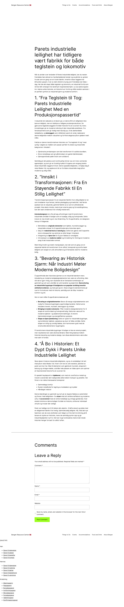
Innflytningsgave (9, 590)
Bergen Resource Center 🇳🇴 (21, 5)
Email (37, 495)
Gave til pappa (8, 553)
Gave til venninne (9, 575)
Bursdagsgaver (8, 588)
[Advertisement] (62, 28)
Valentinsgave (8, 598)
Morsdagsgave (8, 593)
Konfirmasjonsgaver (10, 600)
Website (37, 503)
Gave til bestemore (10, 573)
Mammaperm (8, 583)
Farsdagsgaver (8, 595)
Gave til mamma (9, 568)
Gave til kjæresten (9, 550)
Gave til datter (8, 570)
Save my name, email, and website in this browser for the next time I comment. (61, 513)
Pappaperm (7, 585)
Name (37, 486)
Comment (39, 465)
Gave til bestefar (9, 555)
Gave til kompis (8, 558)
